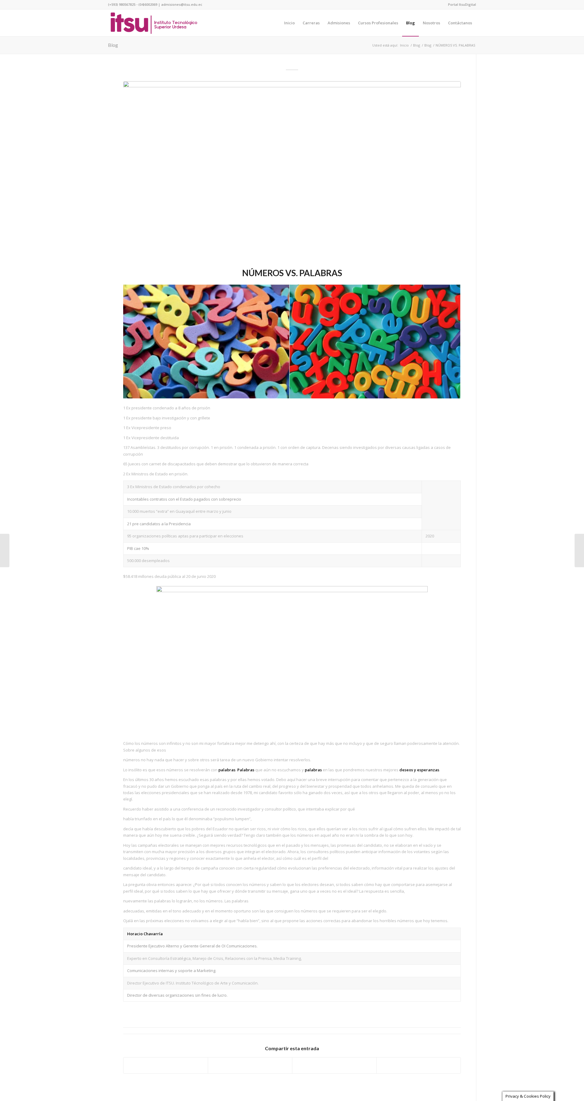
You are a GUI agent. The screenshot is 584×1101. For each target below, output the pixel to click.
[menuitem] (460, 4)
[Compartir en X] (250, 1065)
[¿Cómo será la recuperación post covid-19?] (4, 550)
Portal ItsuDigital (462, 4)
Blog (113, 45)
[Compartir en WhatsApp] (334, 1065)
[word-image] (292, 173)
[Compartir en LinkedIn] (419, 1065)
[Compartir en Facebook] (165, 1065)
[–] (154, 22)
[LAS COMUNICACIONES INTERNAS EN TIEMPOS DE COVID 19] (579, 550)
